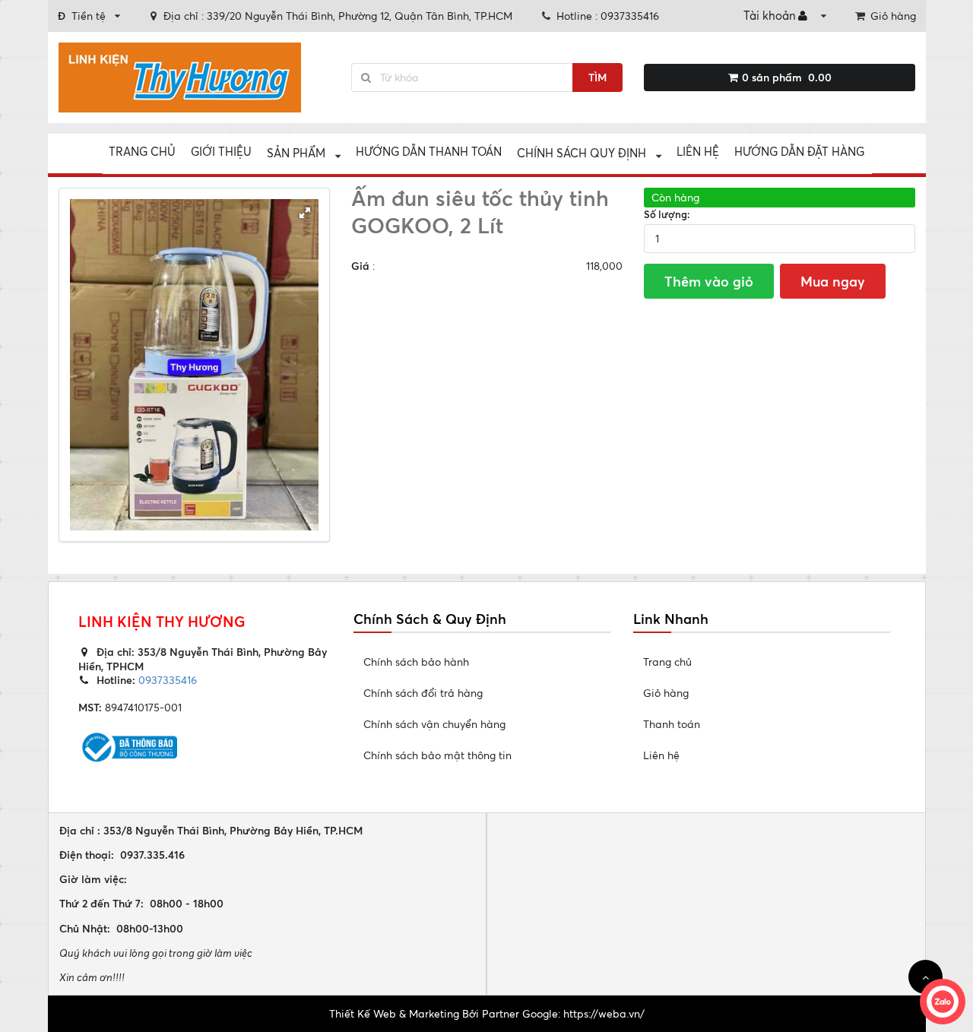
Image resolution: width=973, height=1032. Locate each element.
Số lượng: (667, 214)
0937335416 (166, 679)
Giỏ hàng (893, 15)
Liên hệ (698, 151)
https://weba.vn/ (604, 1013)
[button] (305, 213)
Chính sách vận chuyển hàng (434, 723)
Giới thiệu (221, 151)
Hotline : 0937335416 (607, 15)
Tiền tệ (82, 15)
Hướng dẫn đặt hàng (799, 151)
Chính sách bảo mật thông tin (437, 755)
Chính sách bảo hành (416, 661)
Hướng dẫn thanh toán (429, 151)
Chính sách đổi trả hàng (423, 692)
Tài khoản (769, 15)
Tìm (597, 77)
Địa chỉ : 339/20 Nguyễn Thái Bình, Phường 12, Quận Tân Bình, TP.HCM (337, 15)
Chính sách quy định (581, 153)
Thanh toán (671, 723)
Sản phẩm (296, 153)
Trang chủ (142, 151)
